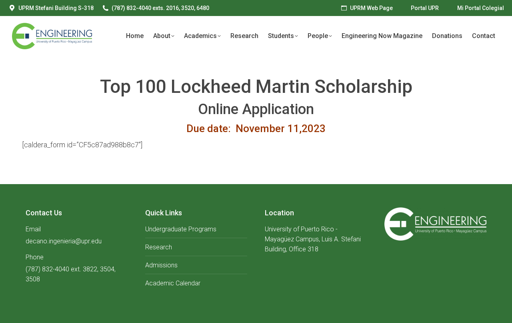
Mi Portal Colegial (480, 8)
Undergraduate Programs (180, 229)
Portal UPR (425, 8)
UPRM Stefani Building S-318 (56, 8)
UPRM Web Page (371, 8)
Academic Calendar (172, 283)
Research (158, 247)
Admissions (161, 265)
